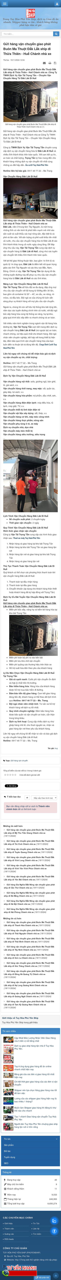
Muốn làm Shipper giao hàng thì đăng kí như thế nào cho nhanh (35, 1109)
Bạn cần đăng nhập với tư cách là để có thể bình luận (28, 808)
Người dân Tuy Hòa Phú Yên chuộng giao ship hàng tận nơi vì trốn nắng (36, 1125)
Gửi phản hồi (44, 1277)
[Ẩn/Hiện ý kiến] (27, 797)
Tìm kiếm (37, 1233)
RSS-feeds (9, 1239)
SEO (6, 1163)
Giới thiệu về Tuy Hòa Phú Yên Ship (20, 1017)
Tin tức (7, 1138)
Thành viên (9, 1228)
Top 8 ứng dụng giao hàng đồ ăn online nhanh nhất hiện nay (32, 1068)
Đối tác (7, 1151)
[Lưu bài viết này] (55, 62)
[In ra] (50, 62)
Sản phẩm (9, 1144)
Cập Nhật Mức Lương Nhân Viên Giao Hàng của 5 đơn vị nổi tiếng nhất (35, 1039)
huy (56, 748)
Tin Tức (36, 1223)
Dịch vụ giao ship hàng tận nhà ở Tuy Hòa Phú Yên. (34, 1047)
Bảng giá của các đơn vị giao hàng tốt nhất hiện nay (34, 1076)
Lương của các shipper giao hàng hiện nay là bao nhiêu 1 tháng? (35, 1100)
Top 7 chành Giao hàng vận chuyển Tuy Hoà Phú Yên (35, 1118)
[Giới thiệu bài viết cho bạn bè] (44, 62)
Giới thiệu (8, 1223)
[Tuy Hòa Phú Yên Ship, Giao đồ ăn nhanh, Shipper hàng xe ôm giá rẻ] (30, 13)
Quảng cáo (9, 1233)
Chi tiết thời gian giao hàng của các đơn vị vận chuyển (35, 1083)
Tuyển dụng (9, 1157)
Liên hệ (36, 1228)
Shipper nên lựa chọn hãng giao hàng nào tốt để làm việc (35, 1092)
